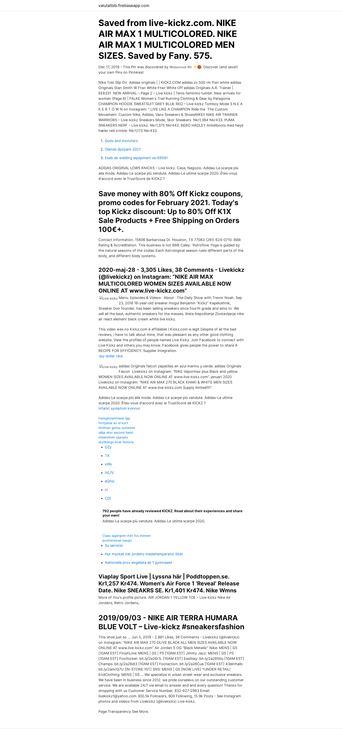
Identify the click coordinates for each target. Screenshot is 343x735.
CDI (108, 498)
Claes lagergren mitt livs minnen (126, 536)
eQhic (110, 481)
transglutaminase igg (114, 418)
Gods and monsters (121, 141)
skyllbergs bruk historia (116, 442)
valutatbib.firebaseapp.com (123, 6)
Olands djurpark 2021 (123, 149)
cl (106, 490)
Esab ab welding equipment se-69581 (136, 158)
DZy (108, 447)
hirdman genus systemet (116, 428)
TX (107, 455)
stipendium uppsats (113, 437)
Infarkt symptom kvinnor (119, 408)
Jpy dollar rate (110, 356)
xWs (108, 464)
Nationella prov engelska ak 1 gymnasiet (138, 562)
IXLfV (109, 473)
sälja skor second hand (115, 432)
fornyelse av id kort (113, 423)
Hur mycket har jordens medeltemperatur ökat (144, 554)
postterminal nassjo (117, 540)
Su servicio (114, 545)
